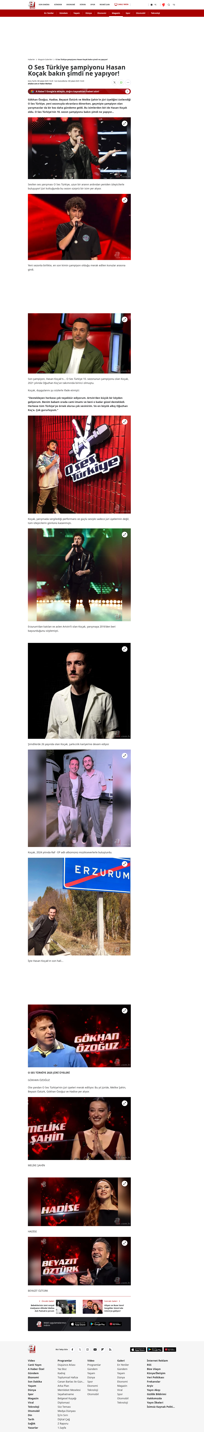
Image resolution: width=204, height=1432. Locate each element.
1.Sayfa (62, 1427)
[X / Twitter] (80, 1349)
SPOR (92, 4)
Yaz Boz (62, 1369)
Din (30, 1415)
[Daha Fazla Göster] (128, 82)
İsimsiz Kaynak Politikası (161, 1406)
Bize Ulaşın (154, 1369)
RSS (149, 1364)
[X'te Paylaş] (114, 82)
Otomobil (140, 13)
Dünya (89, 13)
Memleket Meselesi (69, 1390)
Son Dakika (35, 1381)
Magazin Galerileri (45, 59)
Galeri (121, 1360)
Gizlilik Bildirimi (156, 1394)
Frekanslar (153, 1381)
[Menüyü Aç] (174, 4)
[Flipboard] (102, 1349)
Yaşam (76, 13)
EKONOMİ (70, 4)
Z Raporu (63, 1423)
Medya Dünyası (67, 1411)
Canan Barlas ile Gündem (72, 1381)
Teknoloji (155, 13)
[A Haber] (31, 5)
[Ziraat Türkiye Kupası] (163, 5)
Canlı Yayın (35, 1364)
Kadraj (61, 1373)
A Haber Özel (36, 1369)
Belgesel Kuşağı (67, 1398)
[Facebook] (72, 1349)
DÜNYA (83, 4)
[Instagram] (87, 1349)
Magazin (116, 13)
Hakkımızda (154, 1398)
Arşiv (150, 1385)
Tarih (31, 1419)
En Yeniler (49, 13)
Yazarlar (33, 1427)
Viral (31, 1402)
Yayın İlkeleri (155, 1402)
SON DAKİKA (44, 4)
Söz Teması (64, 1406)
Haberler (31, 59)
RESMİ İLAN (105, 4)
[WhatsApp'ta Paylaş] (121, 82)
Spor (128, 13)
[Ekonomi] (139, 4)
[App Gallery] (115, 1324)
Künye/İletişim (156, 1373)
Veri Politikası (155, 1377)
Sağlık (31, 1423)
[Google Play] (97, 1324)
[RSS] (110, 1349)
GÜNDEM (58, 4)
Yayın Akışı (153, 1390)
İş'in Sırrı (63, 1415)
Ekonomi (101, 13)
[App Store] (78, 1324)
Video (31, 1360)
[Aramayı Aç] (168, 4)
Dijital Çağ (64, 1419)
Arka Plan (63, 1385)
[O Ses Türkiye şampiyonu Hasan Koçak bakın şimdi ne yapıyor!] (79, 148)
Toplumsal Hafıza (68, 1377)
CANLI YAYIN (123, 4)
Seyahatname (66, 1394)
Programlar (65, 1360)
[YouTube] (95, 1349)
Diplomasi (64, 1402)
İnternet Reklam (157, 1360)
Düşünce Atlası (66, 1364)
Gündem (63, 13)
